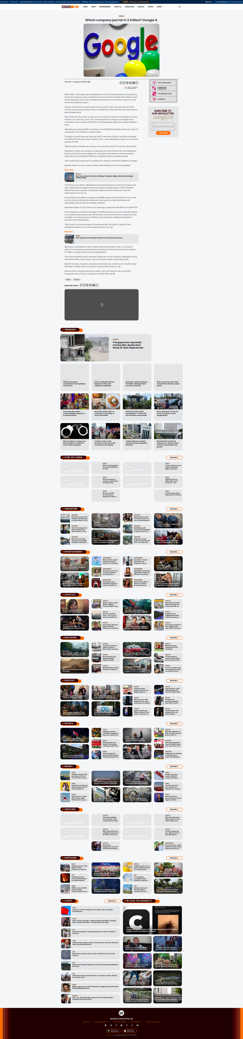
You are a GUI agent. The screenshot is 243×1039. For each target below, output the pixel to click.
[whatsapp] (130, 82)
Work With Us (136, 1022)
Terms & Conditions (153, 1022)
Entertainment (105, 7)
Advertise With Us (101, 1022)
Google (76, 279)
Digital (68, 279)
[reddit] (133, 82)
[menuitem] (85, 6)
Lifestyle (117, 7)
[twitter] (124, 82)
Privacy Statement (119, 1022)
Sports (150, 7)
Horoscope (129, 7)
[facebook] (120, 82)
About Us (86, 1022)
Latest (85, 7)
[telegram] (127, 82)
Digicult (141, 7)
